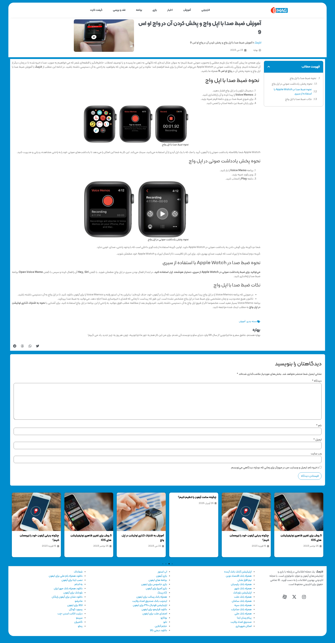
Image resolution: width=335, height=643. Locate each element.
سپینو (79, 618)
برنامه (139, 10)
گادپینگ (162, 593)
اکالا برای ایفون (75, 605)
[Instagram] (304, 596)
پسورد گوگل (76, 609)
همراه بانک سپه (243, 605)
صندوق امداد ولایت (241, 622)
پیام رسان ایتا (244, 618)
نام (319, 425)
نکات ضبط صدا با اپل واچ (298, 99)
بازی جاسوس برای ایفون (154, 584)
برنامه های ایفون (157, 580)
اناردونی (205, 10)
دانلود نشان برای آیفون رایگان (67, 597)
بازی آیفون (161, 576)
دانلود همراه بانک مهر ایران (68, 588)
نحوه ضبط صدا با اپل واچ (303, 78)
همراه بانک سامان (242, 601)
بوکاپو (164, 618)
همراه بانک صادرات (241, 609)
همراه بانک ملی (243, 614)
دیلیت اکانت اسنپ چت (70, 614)
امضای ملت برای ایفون (154, 614)
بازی (154, 10)
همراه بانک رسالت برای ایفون (151, 597)
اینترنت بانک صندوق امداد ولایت (149, 601)
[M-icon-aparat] (284, 596)
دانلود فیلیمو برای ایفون (154, 609)
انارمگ (257, 43)
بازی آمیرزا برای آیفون (156, 588)
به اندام (79, 584)
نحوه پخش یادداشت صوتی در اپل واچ (292, 84)
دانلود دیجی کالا (158, 630)
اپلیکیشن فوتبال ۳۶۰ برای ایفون (150, 605)
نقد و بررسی (119, 10)
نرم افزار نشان (244, 580)
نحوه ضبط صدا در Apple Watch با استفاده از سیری (293, 91)
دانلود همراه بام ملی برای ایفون (66, 576)
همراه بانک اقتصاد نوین (239, 576)
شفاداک (78, 572)
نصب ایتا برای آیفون (72, 580)
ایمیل (317, 439)
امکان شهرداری (244, 626)
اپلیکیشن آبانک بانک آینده (238, 572)
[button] (268, 66)
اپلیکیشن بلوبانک (242, 593)
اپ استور (162, 572)
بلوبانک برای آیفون (73, 593)
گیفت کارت (96, 10)
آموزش (187, 10)
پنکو (80, 626)
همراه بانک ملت (243, 597)
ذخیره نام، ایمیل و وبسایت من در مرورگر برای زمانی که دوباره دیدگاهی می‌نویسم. (275, 467)
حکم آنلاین (161, 626)
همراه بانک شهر (243, 588)
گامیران (78, 622)
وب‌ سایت (316, 453)
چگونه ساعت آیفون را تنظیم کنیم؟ (197, 497)
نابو (165, 622)
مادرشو (79, 601)
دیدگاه (317, 381)
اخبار (170, 10)
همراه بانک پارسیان (241, 584)
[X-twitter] (294, 596)
